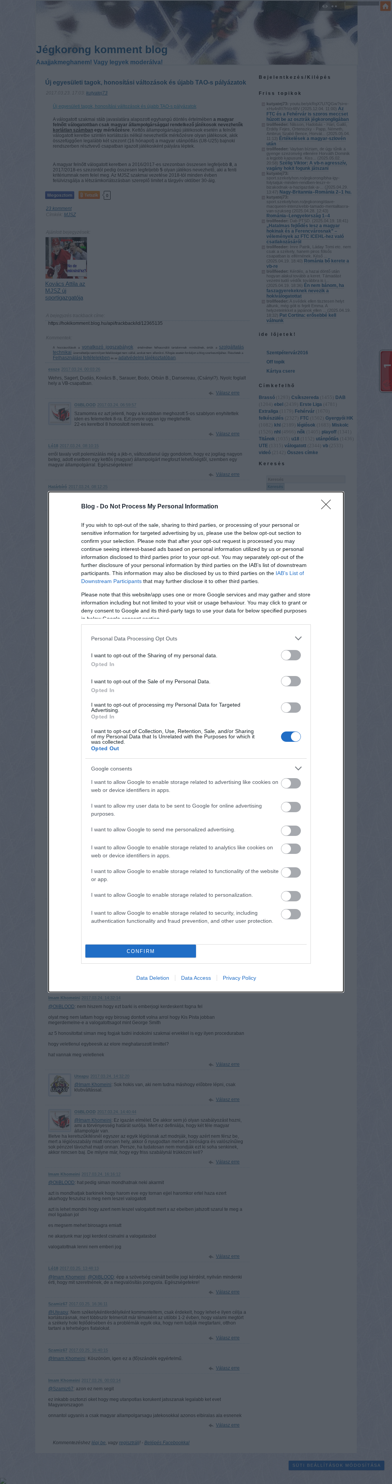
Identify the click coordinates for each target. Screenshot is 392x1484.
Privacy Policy (239, 978)
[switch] (291, 655)
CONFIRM (141, 951)
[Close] (328, 507)
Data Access (196, 978)
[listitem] (196, 638)
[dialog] (196, 742)
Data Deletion (152, 978)
